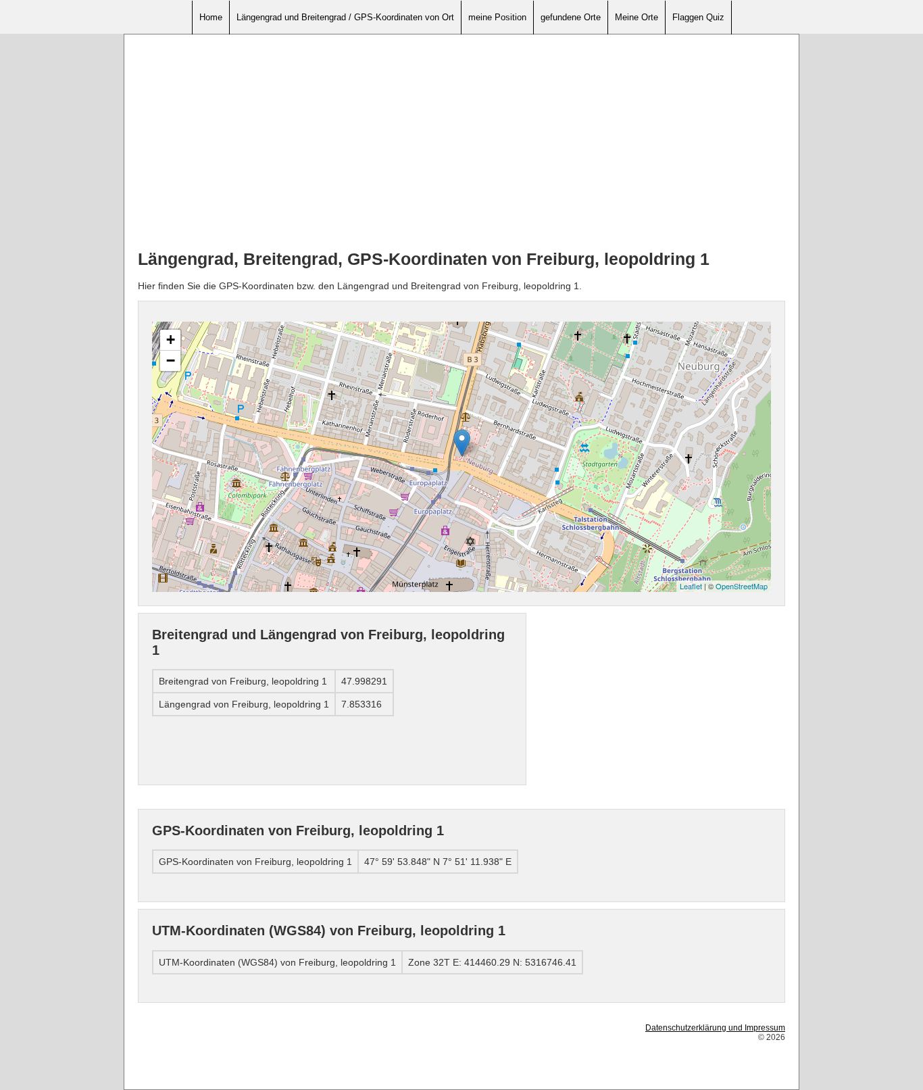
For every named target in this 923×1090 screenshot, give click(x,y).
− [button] (170, 360)
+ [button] (170, 339)
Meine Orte (636, 17)
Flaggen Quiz (698, 17)
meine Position (497, 17)
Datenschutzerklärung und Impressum (715, 1028)
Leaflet (691, 585)
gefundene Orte (571, 17)
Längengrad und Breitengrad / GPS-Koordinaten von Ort (345, 17)
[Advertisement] (461, 142)
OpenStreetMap (742, 585)
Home (210, 17)
